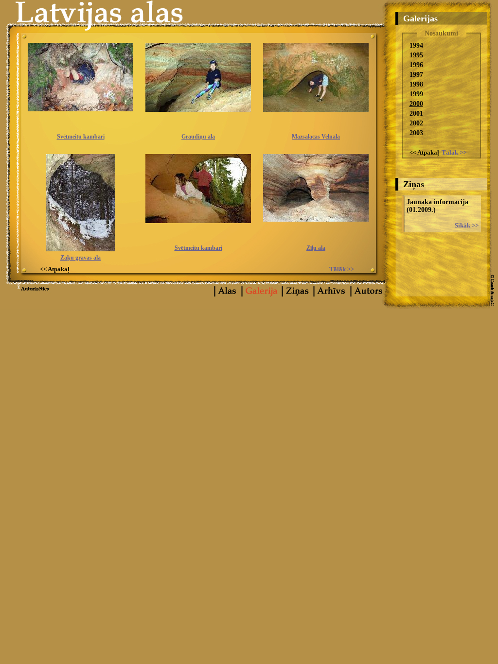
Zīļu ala (315, 248)
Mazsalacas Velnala (316, 136)
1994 (416, 45)
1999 (416, 94)
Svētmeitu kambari (81, 136)
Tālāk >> (454, 152)
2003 (416, 133)
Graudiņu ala (198, 136)
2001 (416, 113)
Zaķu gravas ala (80, 257)
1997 (416, 74)
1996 (416, 65)
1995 (416, 55)
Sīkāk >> (467, 225)
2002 (416, 123)
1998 (416, 84)
